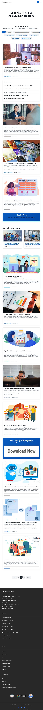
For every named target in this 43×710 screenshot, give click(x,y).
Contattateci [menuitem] (4, 669)
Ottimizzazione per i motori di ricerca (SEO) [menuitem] (10, 632)
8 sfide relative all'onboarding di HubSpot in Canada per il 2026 (11, 244)
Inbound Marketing (7, 397)
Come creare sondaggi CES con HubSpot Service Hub (18, 200)
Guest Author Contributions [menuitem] (7, 660)
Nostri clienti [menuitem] (4, 654)
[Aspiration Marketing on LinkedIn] (18, 707)
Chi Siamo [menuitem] (4, 646)
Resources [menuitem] (5, 674)
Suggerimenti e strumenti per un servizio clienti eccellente (19, 388)
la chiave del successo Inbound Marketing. (15, 425)
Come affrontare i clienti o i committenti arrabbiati (17, 314)
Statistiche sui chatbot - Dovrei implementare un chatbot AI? (17, 89)
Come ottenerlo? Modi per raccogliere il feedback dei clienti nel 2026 (18, 85)
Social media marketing (22, 35)
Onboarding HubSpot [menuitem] (6, 623)
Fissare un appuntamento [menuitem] (6, 666)
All (3, 31)
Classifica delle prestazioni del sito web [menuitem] (9, 687)
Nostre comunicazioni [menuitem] (6, 663)
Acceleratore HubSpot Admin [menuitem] (7, 626)
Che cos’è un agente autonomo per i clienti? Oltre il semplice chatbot (33, 244)
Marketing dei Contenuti (8, 172)
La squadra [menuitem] (4, 651)
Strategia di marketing (9, 35)
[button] (41, 2)
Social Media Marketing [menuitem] (6, 638)
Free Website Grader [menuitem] (6, 684)
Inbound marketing (33, 35)
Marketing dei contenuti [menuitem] (6, 617)
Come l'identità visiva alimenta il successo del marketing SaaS (20, 163)
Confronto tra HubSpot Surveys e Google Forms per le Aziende (20, 522)
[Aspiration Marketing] (6, 2)
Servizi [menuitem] (4, 613)
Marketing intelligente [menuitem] (6, 635)
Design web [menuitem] (4, 641)
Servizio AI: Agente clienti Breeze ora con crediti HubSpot (16, 95)
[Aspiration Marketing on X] (24, 707)
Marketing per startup (26, 38)
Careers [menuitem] (3, 657)
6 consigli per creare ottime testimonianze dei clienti (17, 67)
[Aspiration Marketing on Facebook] (21, 707)
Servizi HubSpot (7, 361)
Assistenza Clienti (7, 76)
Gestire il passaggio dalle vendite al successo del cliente (18, 127)
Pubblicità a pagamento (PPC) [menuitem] (7, 629)
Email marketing (15, 38)
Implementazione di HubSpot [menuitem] (7, 620)
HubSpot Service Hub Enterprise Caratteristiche (14, 98)
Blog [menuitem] (3, 678)
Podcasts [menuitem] (4, 681)
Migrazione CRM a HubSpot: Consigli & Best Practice (17, 351)
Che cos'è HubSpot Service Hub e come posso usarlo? (15, 92)
